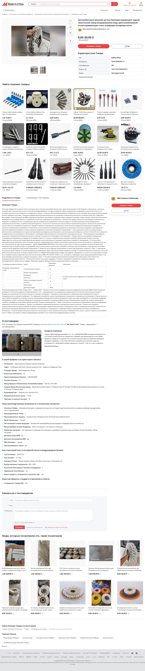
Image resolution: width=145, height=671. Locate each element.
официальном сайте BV (55, 324)
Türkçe (121, 657)
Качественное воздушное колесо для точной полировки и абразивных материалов (100, 610)
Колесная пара (27, 638)
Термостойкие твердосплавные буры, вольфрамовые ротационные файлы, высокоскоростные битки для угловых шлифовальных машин (12, 113)
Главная (4, 14)
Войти (141, 5)
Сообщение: (9, 511)
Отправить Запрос (93, 46)
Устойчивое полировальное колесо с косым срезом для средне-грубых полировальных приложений (42, 610)
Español (49, 657)
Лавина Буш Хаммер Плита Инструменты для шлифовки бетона (130, 148)
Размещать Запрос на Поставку (56, 527)
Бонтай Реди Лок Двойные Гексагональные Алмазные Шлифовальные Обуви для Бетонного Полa (129, 113)
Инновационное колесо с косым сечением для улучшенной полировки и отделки (130, 610)
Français (42, 657)
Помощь (117, 10)
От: (12, 500)
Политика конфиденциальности (51, 653)
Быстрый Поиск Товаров (90, 653)
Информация (116, 653)
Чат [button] (128, 46)
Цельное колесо (108, 638)
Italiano (72, 657)
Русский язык (80, 657)
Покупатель (104, 10)
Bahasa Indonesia (139, 657)
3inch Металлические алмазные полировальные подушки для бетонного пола (83, 148)
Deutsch (56, 657)
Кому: (11, 505)
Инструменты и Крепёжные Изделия (21, 14)
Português (64, 657)
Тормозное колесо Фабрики (67, 638)
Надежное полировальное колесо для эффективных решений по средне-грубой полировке (72, 610)
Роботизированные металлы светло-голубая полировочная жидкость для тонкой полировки (13, 570)
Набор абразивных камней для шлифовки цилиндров (12, 183)
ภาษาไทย (114, 657)
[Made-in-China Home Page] (12, 4)
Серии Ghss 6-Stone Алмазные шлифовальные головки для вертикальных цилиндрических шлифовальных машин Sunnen (36, 183)
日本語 (35, 657)
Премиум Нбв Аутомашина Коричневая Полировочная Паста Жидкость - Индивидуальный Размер (101, 570)
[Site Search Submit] (114, 4)
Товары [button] (33, 4)
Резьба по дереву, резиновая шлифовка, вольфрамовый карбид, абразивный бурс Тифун (107, 113)
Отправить (19, 527)
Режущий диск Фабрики (11, 638)
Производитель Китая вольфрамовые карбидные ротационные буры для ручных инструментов (83, 183)
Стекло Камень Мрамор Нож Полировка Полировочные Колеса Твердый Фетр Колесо (35, 113)
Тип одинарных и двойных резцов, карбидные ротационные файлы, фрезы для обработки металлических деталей (13, 148)
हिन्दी (108, 657)
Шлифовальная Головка (79, 14)
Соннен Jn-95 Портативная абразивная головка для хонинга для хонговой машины (107, 183)
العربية (94, 657)
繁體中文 (28, 657)
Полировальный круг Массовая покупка (16, 642)
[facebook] (132, 653)
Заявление (16, 653)
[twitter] (136, 653)
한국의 (88, 657)
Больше (4, 646)
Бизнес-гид (126, 653)
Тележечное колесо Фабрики (89, 638)
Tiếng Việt (128, 657)
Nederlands (101, 657)
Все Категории (9, 10)
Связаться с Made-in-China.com (71, 653)
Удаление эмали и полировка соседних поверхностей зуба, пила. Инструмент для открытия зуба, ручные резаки (36, 148)
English (14, 657)
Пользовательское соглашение (31, 653)
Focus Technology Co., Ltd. (71, 660)
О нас (9, 653)
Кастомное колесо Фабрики (45, 638)
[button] (109, 4)
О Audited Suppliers (104, 653)
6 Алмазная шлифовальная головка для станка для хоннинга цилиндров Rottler (60, 183)
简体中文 (21, 657)
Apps (126, 10)
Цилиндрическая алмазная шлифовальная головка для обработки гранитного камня (59, 113)
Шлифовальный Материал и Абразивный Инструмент (52, 14)
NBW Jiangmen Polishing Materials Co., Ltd (96, 29)
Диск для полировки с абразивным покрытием (128, 183)
